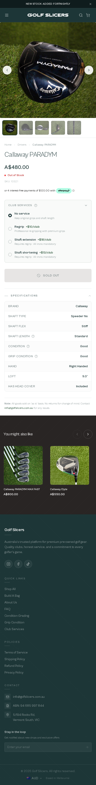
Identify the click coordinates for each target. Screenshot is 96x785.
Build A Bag (12, 596)
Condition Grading (16, 616)
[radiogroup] (48, 235)
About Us (10, 602)
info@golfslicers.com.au (18, 408)
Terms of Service (16, 652)
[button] (35, 205)
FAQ (7, 609)
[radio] (10, 215)
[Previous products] (77, 434)
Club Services (14, 629)
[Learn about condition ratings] (28, 346)
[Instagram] (8, 564)
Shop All (10, 589)
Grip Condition (14, 622)
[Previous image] (7, 70)
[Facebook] (18, 564)
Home (7, 144)
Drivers (22, 144)
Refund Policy (13, 666)
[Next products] (87, 434)
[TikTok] (28, 564)
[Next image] (88, 70)
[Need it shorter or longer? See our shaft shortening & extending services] (33, 336)
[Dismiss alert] (90, 4)
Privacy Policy (13, 672)
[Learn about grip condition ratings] (36, 356)
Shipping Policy (14, 659)
